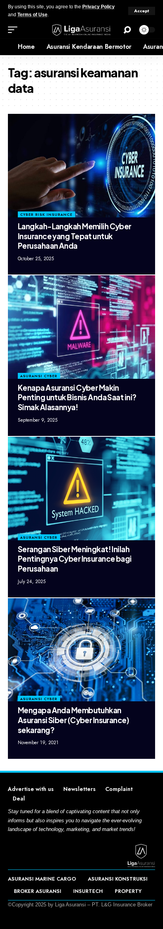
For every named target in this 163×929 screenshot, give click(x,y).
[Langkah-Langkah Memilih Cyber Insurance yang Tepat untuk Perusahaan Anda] (81, 165)
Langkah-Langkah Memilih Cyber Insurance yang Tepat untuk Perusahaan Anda (74, 235)
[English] (6, 46)
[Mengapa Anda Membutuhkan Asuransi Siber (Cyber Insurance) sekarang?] (81, 649)
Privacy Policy (98, 7)
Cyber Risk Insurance (46, 214)
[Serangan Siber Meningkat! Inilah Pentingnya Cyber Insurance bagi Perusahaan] (81, 488)
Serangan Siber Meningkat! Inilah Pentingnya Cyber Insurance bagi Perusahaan (75, 558)
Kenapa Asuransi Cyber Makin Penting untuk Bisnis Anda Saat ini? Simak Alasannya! (77, 397)
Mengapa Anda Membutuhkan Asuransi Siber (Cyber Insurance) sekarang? (73, 719)
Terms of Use (32, 14)
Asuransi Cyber (38, 375)
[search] (127, 30)
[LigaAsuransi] (81, 30)
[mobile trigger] (14, 30)
